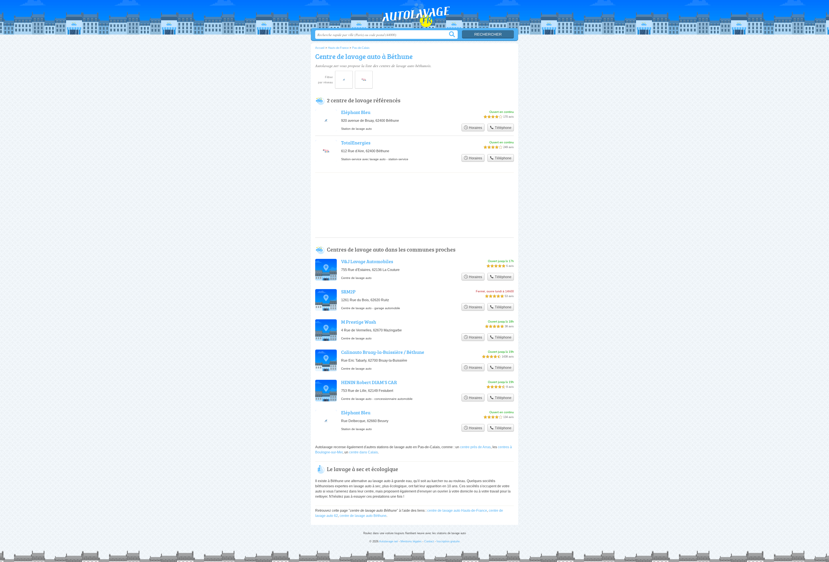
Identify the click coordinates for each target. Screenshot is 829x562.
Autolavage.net (414, 15)
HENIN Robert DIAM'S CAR (369, 382)
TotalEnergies (355, 142)
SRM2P (348, 291)
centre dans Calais (363, 452)
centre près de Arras (475, 447)
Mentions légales (411, 541)
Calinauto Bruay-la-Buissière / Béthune (382, 352)
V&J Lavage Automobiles (367, 261)
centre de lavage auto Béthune (363, 516)
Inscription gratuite (448, 541)
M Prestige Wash (358, 321)
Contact (429, 541)
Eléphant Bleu (355, 112)
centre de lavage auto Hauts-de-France (457, 510)
